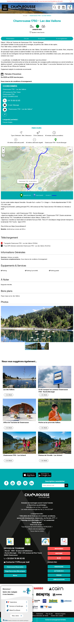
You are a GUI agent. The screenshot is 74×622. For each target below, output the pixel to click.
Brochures (59, 548)
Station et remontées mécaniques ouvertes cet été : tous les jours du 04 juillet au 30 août (35, 1)
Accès (63, 7)
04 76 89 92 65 (14, 100)
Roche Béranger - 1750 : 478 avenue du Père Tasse (23, 553)
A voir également (61, 39)
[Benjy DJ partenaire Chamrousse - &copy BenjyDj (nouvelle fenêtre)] (43, 594)
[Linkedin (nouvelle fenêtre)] (31, 483)
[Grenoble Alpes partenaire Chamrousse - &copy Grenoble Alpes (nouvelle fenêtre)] (35, 600)
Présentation (10, 39)
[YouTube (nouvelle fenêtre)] (12, 483)
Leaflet (62, 190)
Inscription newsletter (55, 481)
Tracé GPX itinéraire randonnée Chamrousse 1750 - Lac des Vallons (27, 246)
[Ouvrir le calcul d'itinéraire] (3, 155)
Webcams (59, 7)
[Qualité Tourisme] (64, 541)
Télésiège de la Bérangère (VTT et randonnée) (37, 520)
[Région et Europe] (46, 607)
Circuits (26, 39)
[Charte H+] (10, 541)
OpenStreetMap (69, 190)
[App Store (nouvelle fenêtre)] (29, 474)
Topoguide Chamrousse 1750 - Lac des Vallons (21, 243)
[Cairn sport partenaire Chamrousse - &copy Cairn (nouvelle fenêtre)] (56, 588)
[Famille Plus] (45, 541)
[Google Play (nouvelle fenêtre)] (44, 474)
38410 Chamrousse (11, 555)
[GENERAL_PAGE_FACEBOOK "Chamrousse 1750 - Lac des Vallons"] (5, 114)
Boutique (59, 553)
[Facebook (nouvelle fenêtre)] (6, 483)
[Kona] (57, 594)
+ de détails (8, 395)
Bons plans (41, 39)
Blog (59, 558)
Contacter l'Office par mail (17, 562)
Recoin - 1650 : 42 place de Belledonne (18, 551)
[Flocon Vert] (28, 541)
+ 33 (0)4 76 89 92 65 (15, 558)
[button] (28, 186)
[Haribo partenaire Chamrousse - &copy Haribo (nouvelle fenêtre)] (38, 588)
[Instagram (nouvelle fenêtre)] (19, 483)
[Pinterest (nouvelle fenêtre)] (25, 483)
